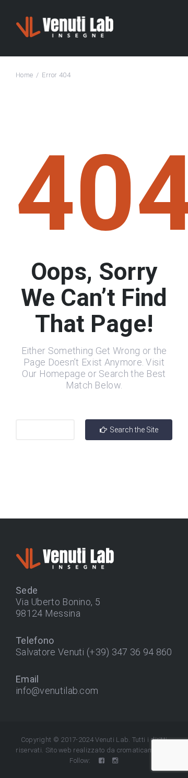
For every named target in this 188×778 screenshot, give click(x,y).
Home (24, 75)
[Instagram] (115, 760)
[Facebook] (101, 760)
